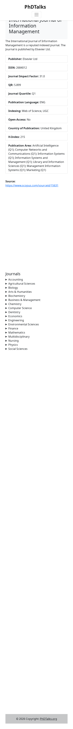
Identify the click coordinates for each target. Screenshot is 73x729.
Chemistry (14, 304)
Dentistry (14, 312)
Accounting (15, 279)
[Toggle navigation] (36, 14)
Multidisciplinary (19, 336)
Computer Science (20, 308)
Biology (13, 288)
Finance (13, 328)
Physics (13, 345)
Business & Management (24, 300)
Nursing (13, 341)
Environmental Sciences (23, 324)
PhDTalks (35, 7)
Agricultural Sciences (21, 283)
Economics (15, 316)
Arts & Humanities (20, 292)
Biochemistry (16, 296)
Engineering (16, 320)
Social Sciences (18, 349)
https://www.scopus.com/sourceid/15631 (31, 185)
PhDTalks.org (48, 719)
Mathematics (16, 332)
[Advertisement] (36, 387)
